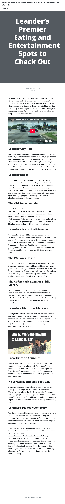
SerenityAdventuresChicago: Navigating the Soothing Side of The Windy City (30, 3)
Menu (5, 8)
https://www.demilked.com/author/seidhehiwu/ (28, 436)
